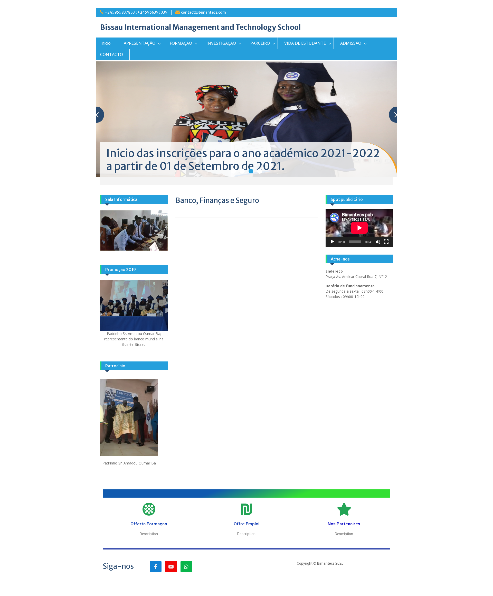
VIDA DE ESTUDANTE (305, 43)
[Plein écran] (386, 241)
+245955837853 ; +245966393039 (136, 12)
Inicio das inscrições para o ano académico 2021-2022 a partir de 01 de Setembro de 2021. (243, 160)
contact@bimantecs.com (203, 12)
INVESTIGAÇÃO (221, 43)
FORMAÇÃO (181, 43)
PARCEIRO (260, 43)
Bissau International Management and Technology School (200, 27)
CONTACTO (111, 54)
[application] (359, 228)
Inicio (105, 43)
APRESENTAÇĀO (139, 43)
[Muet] (378, 241)
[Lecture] (332, 241)
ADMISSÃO (350, 43)
